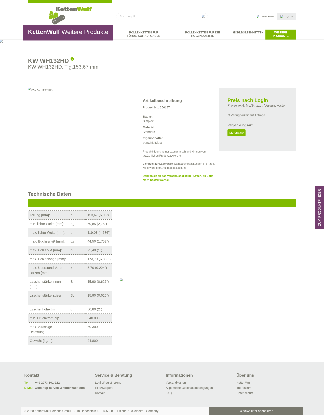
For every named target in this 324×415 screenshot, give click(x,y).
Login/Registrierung (108, 382)
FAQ (169, 393)
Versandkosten (176, 382)
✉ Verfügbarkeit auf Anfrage (246, 115)
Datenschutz (244, 393)
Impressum (243, 387)
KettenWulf (243, 382)
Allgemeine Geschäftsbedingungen (189, 387)
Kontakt (100, 393)
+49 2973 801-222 (47, 382)
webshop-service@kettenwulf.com (60, 387)
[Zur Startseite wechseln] (70, 15)
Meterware (236, 132)
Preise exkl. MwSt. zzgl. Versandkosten (257, 105)
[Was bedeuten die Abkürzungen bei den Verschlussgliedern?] (72, 58)
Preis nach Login (247, 100)
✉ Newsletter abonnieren (256, 411)
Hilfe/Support (104, 387)
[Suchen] (203, 16)
